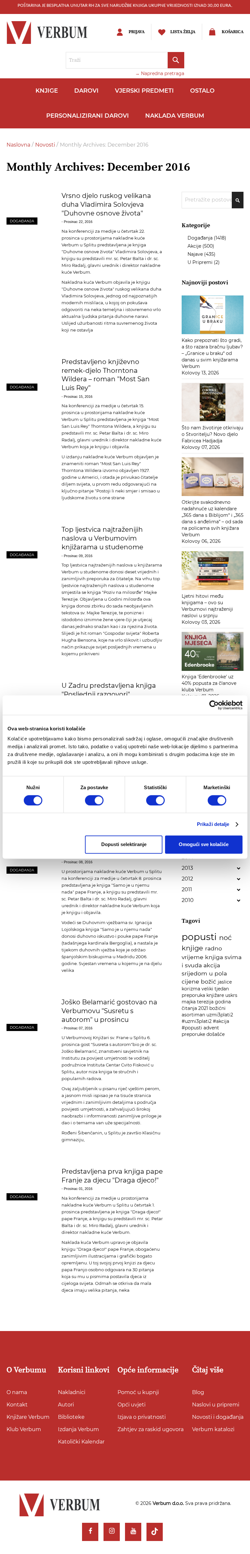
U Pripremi (201, 262)
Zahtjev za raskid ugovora (151, 1429)
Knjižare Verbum (28, 1417)
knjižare (215, 995)
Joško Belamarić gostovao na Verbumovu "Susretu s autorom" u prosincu (109, 1010)
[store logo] (54, 32)
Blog (198, 1392)
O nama (17, 1392)
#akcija (221, 1021)
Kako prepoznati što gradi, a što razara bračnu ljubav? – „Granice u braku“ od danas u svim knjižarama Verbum (212, 353)
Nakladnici (71, 1392)
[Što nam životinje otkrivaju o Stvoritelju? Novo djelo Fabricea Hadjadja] (212, 421)
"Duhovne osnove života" (88, 251)
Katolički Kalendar (81, 1442)
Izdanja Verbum (78, 1429)
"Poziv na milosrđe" (122, 592)
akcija (211, 965)
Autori (66, 1405)
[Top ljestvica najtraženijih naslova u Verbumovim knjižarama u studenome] (30, 542)
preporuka (194, 995)
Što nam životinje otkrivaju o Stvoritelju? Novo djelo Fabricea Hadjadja (212, 434)
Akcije (195, 246)
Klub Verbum (24, 1429)
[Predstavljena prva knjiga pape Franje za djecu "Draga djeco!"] (30, 1184)
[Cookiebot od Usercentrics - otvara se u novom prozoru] (214, 705)
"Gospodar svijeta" (122, 633)
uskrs (231, 995)
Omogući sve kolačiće (204, 844)
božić (209, 981)
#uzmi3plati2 (197, 1021)
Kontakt (17, 1405)
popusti (200, 936)
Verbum (70, 571)
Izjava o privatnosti (142, 1417)
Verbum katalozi (213, 1429)
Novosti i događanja (217, 1417)
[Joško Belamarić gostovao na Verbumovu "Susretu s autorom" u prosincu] (30, 1014)
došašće (215, 1034)
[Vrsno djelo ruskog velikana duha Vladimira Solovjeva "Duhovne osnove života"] (30, 208)
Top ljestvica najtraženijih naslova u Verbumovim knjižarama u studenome (102, 538)
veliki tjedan (215, 989)
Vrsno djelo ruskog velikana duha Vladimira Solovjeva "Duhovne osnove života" (106, 204)
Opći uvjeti (132, 1405)
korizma (191, 989)
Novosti (45, 145)
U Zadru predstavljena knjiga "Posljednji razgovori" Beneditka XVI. (109, 694)
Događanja (22, 221)
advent (211, 1028)
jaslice (225, 982)
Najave (196, 254)
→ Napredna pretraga (159, 73)
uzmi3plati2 (219, 1015)
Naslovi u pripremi (215, 1405)
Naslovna (19, 145)
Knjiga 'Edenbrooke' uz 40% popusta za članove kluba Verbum (209, 683)
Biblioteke (71, 1417)
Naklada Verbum (174, 115)
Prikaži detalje (213, 824)
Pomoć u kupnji (138, 1392)
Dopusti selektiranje (123, 844)
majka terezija (198, 1002)
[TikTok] (154, 1532)
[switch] (94, 800)
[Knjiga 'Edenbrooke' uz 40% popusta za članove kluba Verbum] (212, 670)
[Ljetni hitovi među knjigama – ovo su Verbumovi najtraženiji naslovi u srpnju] (212, 590)
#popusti (192, 1028)
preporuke (194, 1034)
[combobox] (125, 60)
